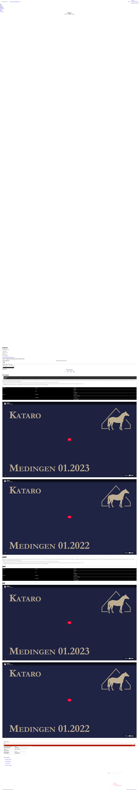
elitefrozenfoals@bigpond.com (15, 1)
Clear (4, 362)
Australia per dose (62, 360)
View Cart (132, 1)
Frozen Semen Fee (6, 360)
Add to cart (4, 369)
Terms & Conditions (8, 765)
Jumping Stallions (8, 761)
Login (129, 1)
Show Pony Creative (134, 789)
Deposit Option (7, 364)
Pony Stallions (7, 763)
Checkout (136, 1)
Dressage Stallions (8, 759)
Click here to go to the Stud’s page (8, 357)
